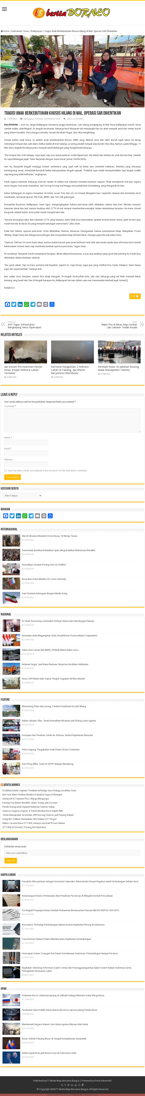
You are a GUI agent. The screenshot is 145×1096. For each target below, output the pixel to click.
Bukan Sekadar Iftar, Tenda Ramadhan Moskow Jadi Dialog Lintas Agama (59, 720)
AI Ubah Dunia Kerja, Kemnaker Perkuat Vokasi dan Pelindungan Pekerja (58, 621)
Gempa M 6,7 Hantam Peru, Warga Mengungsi (25, 798)
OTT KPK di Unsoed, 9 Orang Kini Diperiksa (24, 827)
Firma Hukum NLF (103, 1080)
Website (8, 459)
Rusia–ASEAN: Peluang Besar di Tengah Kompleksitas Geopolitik (54, 1038)
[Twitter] (68, 1085)
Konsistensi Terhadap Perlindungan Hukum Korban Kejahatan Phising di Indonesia (63, 924)
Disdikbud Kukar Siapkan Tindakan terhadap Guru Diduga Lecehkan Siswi (39, 790)
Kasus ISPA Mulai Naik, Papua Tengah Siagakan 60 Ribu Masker (53, 678)
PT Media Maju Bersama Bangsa (63, 1080)
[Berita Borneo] (72, 12)
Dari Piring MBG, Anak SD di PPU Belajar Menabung (48, 764)
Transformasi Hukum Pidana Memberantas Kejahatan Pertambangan (56, 939)
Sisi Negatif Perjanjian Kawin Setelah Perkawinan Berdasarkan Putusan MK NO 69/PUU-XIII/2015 (70, 910)
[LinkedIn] (72, 1085)
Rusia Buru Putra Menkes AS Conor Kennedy (44, 579)
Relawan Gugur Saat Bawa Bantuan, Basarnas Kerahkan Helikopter (55, 664)
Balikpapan (36, 31)
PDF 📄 (135, 296)
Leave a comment (75, 119)
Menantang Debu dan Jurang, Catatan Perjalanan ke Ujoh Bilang (54, 706)
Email (7, 448)
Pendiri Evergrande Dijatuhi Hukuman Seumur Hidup (28, 806)
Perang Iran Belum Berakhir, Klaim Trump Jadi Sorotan (29, 802)
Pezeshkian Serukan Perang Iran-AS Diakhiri (44, 564)
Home (6, 31)
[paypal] (82, 1085)
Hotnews (39, 119)
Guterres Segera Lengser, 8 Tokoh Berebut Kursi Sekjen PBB (32, 811)
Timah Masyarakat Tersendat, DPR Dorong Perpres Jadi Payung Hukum (38, 815)
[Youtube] (75, 1085)
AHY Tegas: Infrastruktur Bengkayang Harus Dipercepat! (24, 325)
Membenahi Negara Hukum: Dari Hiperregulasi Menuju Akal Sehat (55, 1024)
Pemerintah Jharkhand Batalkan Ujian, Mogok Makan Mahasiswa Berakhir (58, 550)
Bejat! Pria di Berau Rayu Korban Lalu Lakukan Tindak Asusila (119, 325)
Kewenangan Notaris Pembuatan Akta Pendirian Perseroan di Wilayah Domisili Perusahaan (67, 895)
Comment (10, 406)
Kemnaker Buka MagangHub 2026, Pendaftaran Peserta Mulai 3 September (59, 635)
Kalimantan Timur (20, 31)
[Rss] (62, 1085)
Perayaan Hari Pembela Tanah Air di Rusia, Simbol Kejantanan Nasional (57, 735)
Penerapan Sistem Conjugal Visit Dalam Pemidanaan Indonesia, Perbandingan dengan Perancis (70, 953)
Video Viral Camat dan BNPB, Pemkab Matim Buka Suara (50, 650)
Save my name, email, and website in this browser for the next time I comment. (47, 470)
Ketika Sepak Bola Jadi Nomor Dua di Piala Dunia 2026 (49, 1053)
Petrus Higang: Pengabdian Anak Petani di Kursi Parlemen (51, 749)
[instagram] (79, 1085)
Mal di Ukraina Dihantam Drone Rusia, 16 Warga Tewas (49, 536)
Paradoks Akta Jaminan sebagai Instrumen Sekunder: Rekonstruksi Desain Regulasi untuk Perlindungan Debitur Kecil (80, 881)
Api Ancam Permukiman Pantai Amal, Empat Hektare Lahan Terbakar (23, 370)
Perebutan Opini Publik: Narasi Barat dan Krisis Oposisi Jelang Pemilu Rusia (59, 1010)
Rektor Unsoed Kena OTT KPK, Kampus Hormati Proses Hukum (33, 823)
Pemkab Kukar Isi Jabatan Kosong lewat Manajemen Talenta (118, 368)
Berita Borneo (12, 785)
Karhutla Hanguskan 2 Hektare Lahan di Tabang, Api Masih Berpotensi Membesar (70, 370)
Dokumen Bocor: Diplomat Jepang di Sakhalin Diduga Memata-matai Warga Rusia (63, 995)
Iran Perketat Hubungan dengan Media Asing (44, 593)
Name (8, 437)
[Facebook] (65, 1085)
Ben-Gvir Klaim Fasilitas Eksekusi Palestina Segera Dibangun (32, 794)
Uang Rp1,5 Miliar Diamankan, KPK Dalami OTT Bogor (29, 819)
